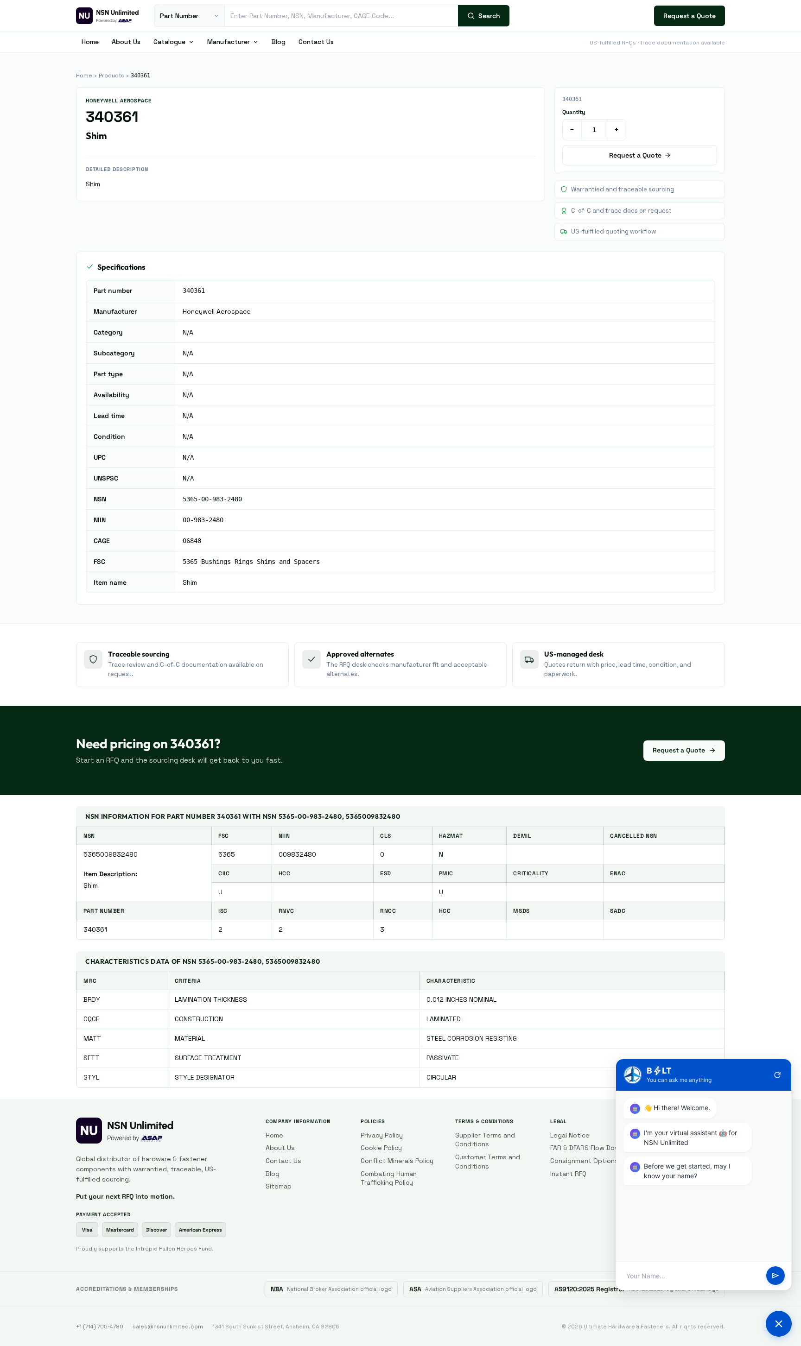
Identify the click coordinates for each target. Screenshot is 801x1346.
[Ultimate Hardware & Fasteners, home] (107, 15)
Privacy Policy (382, 1135)
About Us (126, 42)
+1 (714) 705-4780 (99, 1326)
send (775, 1276)
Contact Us (316, 42)
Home (90, 42)
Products (111, 75)
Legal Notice (570, 1135)
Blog (279, 42)
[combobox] (341, 15)
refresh (777, 1075)
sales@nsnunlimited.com (168, 1326)
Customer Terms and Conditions (487, 1161)
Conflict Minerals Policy (397, 1160)
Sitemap (279, 1186)
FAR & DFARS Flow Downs (588, 1148)
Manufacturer (228, 42)
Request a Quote (689, 16)
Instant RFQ (568, 1173)
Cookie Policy (381, 1148)
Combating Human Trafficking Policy (389, 1178)
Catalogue (169, 42)
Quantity (573, 112)
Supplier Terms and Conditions (485, 1140)
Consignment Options (584, 1160)
